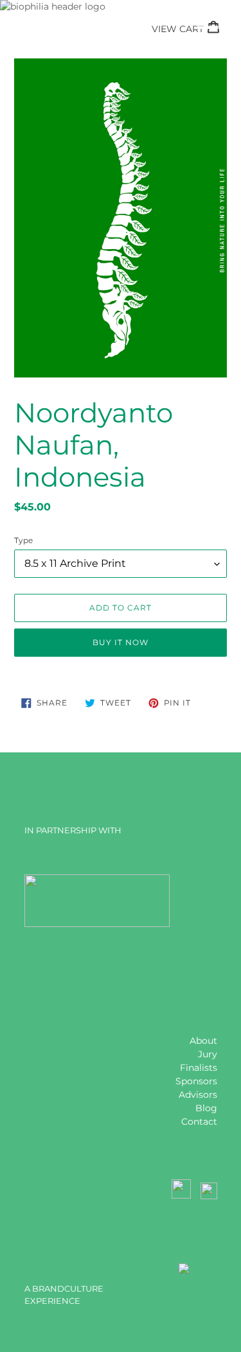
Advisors (198, 1094)
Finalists (198, 1067)
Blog (206, 1108)
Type (23, 540)
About (203, 1040)
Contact (199, 1121)
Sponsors (196, 1081)
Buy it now (120, 642)
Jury (207, 1054)
